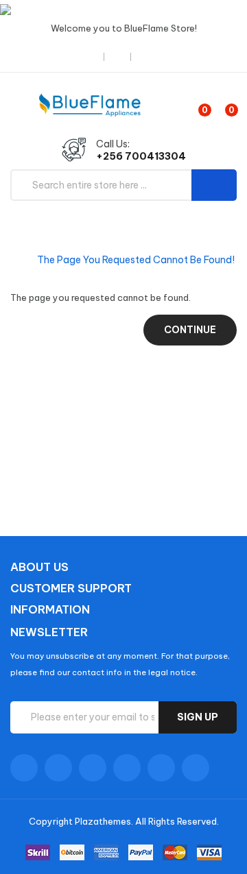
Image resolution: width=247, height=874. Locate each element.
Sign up (197, 717)
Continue (190, 330)
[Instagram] (161, 767)
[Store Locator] (91, 56)
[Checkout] (118, 56)
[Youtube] (127, 767)
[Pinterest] (195, 767)
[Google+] (92, 767)
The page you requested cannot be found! (136, 260)
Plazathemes (103, 821)
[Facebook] (24, 767)
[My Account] (150, 56)
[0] (193, 105)
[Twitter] (58, 767)
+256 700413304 (141, 156)
